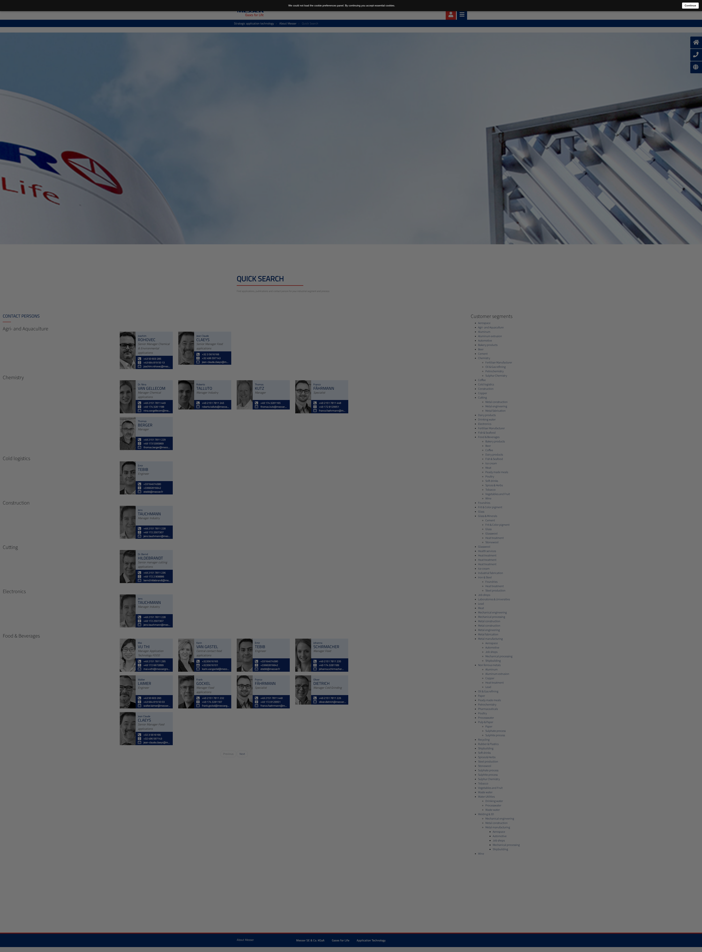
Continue (690, 5)
